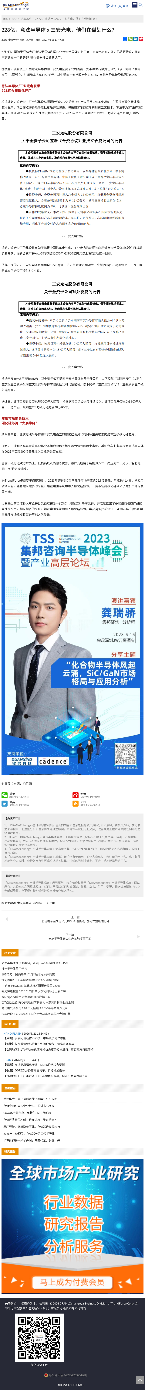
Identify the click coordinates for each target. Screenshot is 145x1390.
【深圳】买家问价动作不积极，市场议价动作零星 (34, 1038)
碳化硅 (37, 903)
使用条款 (26, 1303)
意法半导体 (24, 903)
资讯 (14, 19)
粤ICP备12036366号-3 (71, 1385)
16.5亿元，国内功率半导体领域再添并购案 (28, 974)
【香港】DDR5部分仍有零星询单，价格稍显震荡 (34, 1070)
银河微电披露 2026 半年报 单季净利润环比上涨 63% (34, 991)
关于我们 (10, 1303)
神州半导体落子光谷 (14, 969)
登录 (125, 6)
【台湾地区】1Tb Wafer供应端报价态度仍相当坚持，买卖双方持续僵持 (48, 1049)
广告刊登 (42, 1303)
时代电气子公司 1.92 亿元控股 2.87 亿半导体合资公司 (35, 1008)
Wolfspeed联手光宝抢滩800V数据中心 (26, 997)
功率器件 (26, 19)
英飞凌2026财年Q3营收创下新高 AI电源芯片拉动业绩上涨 (38, 1002)
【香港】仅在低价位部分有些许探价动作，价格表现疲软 (38, 1044)
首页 (6, 19)
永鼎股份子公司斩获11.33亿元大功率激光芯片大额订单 (36, 1014)
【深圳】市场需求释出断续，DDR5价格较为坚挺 (34, 1065)
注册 (114, 6)
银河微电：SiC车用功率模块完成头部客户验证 (31, 980)
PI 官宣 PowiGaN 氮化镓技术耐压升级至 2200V (31, 985)
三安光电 (49, 903)
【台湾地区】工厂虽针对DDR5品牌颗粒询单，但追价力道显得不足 (45, 1076)
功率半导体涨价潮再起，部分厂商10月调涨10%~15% (35, 963)
